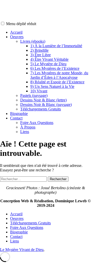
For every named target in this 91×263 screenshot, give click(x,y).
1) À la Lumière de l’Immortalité (56, 46)
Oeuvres (17, 37)
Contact (16, 118)
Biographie (19, 113)
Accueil (16, 32)
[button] (2, 23)
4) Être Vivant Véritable (49, 59)
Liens (24, 131)
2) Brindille (39, 50)
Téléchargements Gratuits (40, 109)
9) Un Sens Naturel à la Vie (52, 86)
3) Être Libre (40, 55)
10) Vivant (38, 91)
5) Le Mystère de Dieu (48, 64)
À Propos (27, 127)
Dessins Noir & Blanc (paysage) (46, 104)
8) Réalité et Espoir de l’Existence (57, 82)
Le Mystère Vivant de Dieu (21, 249)
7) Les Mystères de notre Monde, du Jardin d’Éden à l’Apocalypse (59, 75)
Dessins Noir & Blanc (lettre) (43, 100)
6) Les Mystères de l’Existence (54, 68)
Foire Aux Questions (36, 122)
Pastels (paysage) (34, 95)
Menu (21, 24)
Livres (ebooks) (32, 41)
